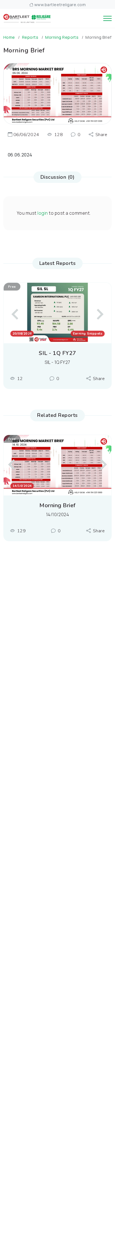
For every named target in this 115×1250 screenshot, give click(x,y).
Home (9, 37)
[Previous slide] (15, 314)
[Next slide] (99, 314)
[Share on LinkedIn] (98, 165)
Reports (30, 37)
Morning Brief (57, 505)
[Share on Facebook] (98, 138)
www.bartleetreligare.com (59, 4)
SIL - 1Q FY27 (57, 353)
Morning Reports (61, 37)
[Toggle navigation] (107, 18)
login (42, 213)
